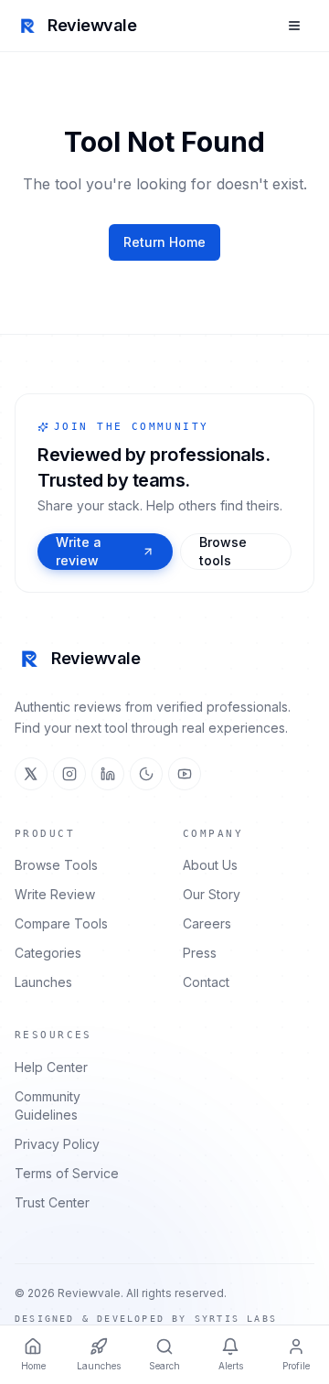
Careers (207, 923)
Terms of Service (67, 1173)
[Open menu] (294, 25)
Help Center (51, 1067)
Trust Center (52, 1202)
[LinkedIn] (107, 773)
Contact (206, 982)
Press (200, 952)
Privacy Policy (57, 1144)
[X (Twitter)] (31, 773)
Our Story (211, 894)
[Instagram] (69, 773)
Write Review (55, 894)
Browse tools (223, 551)
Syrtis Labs (236, 1319)
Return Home (164, 242)
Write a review (78, 551)
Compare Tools (61, 923)
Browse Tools (56, 865)
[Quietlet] (146, 773)
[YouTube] (184, 773)
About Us (210, 865)
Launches (43, 982)
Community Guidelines (47, 1105)
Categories (48, 952)
